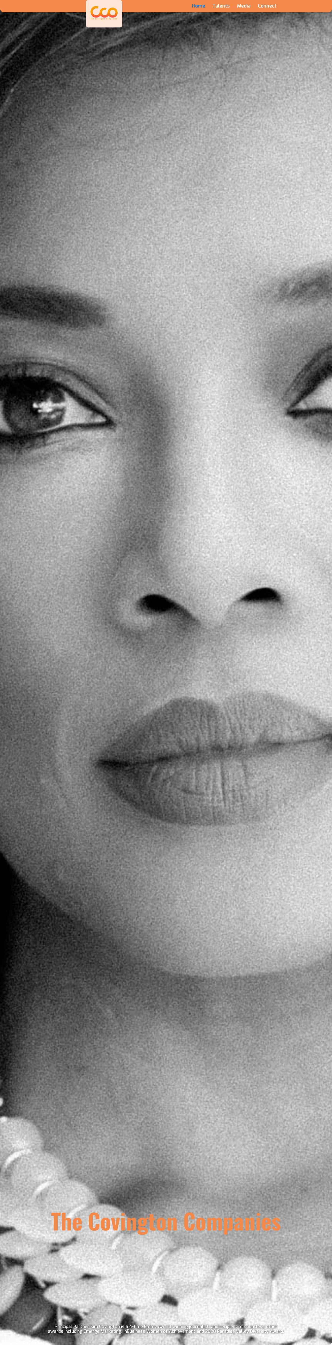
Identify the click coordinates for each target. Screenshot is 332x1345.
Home (198, 6)
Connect (267, 6)
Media (244, 6)
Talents (221, 6)
